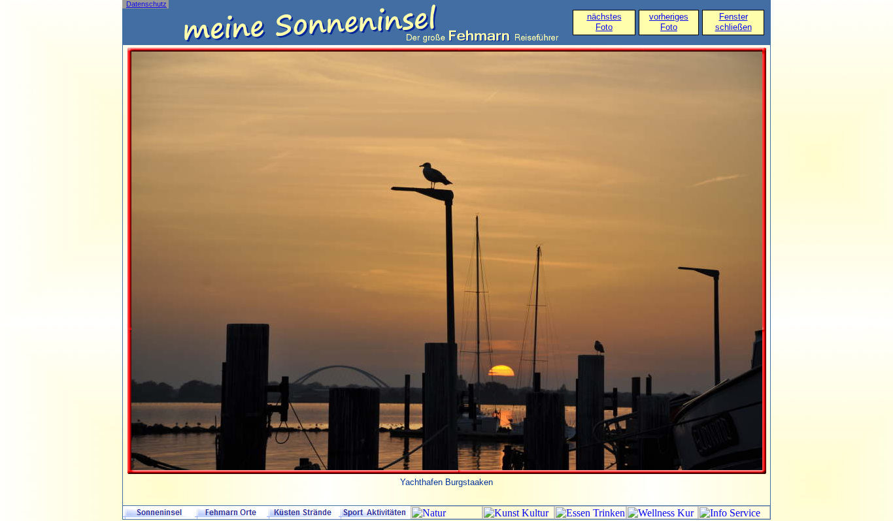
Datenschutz (146, 4)
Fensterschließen (733, 22)
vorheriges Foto (668, 22)
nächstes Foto (604, 22)
